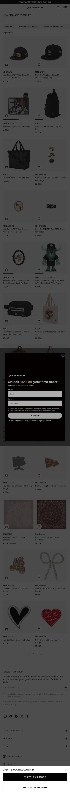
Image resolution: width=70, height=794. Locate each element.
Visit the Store (35, 777)
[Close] (66, 769)
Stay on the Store (35, 787)
